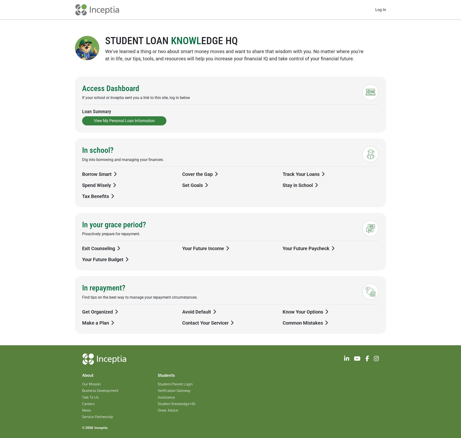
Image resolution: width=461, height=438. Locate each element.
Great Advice (168, 410)
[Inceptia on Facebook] (367, 359)
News (86, 410)
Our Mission (91, 384)
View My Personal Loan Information (124, 120)
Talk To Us (90, 397)
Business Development (100, 391)
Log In (380, 9)
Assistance (166, 397)
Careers (88, 404)
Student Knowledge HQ (176, 404)
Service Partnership (97, 417)
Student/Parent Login (175, 384)
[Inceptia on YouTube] (357, 359)
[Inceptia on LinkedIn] (347, 359)
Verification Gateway (174, 391)
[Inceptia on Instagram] (376, 359)
